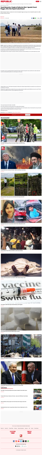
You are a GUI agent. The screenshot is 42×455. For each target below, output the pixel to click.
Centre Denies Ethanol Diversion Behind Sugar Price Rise (10, 331)
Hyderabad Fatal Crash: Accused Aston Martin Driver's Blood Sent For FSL (13, 223)
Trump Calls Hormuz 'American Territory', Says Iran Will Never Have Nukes (13, 170)
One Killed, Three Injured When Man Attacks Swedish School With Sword (13, 143)
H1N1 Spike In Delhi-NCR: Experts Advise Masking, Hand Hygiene (11, 304)
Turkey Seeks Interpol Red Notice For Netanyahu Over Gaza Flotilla (12, 385)
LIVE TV (38, 1)
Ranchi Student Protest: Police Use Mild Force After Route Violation (12, 250)
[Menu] (40, 1)
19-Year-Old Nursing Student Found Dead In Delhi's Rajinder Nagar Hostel (13, 277)
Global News (2, 386)
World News (2, 144)
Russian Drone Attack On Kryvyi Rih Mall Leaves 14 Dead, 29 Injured (12, 358)
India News (2, 18)
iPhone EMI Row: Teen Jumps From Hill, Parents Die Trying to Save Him (12, 196)
